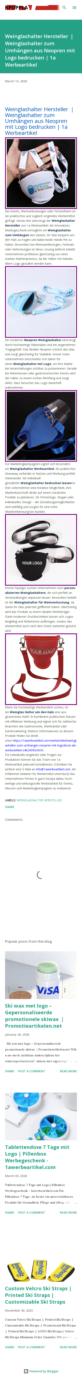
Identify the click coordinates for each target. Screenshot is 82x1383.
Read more (68, 1071)
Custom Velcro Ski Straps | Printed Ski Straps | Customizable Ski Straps (38, 1295)
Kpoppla (16, 7)
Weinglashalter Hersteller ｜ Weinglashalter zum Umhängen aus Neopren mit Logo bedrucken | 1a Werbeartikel (40, 121)
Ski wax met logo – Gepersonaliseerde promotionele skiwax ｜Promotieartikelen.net (35, 1015)
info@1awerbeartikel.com (53, 769)
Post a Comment (31, 1071)
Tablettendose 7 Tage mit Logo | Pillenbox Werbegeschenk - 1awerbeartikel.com (37, 1156)
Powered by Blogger (43, 1371)
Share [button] (9, 807)
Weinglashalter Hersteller (39, 800)
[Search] (64, 7)
